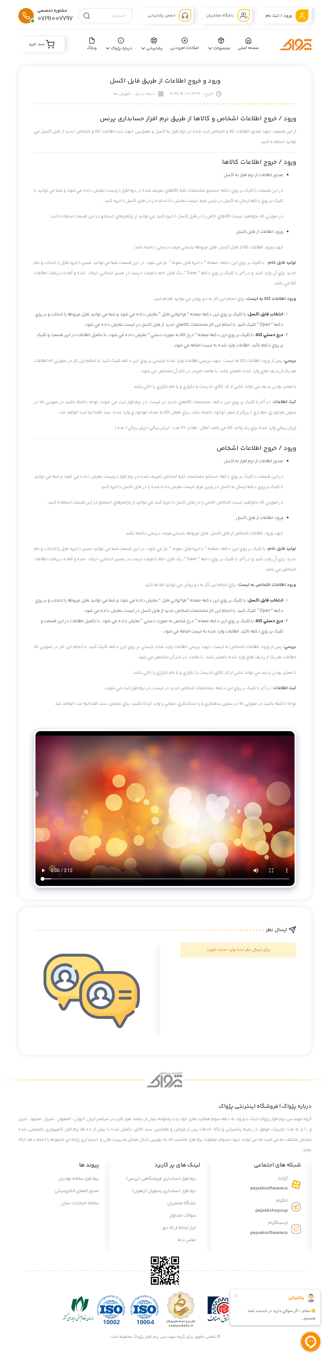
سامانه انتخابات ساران (80, 1203)
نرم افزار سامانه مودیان (78, 1178)
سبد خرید (37, 44)
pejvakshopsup (271, 1210)
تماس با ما (187, 1240)
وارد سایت (226, 950)
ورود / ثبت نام (279, 16)
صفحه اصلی (248, 48)
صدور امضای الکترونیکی (77, 1191)
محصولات (221, 48)
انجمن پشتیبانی (162, 15)
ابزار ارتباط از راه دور (179, 1227)
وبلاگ (92, 48)
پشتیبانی (154, 48)
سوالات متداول (183, 1215)
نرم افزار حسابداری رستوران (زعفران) (164, 1191)
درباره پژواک (121, 48)
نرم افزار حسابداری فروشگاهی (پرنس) (161, 1178)
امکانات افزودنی (184, 48)
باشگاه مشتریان (220, 15)
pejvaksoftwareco (269, 1188)
